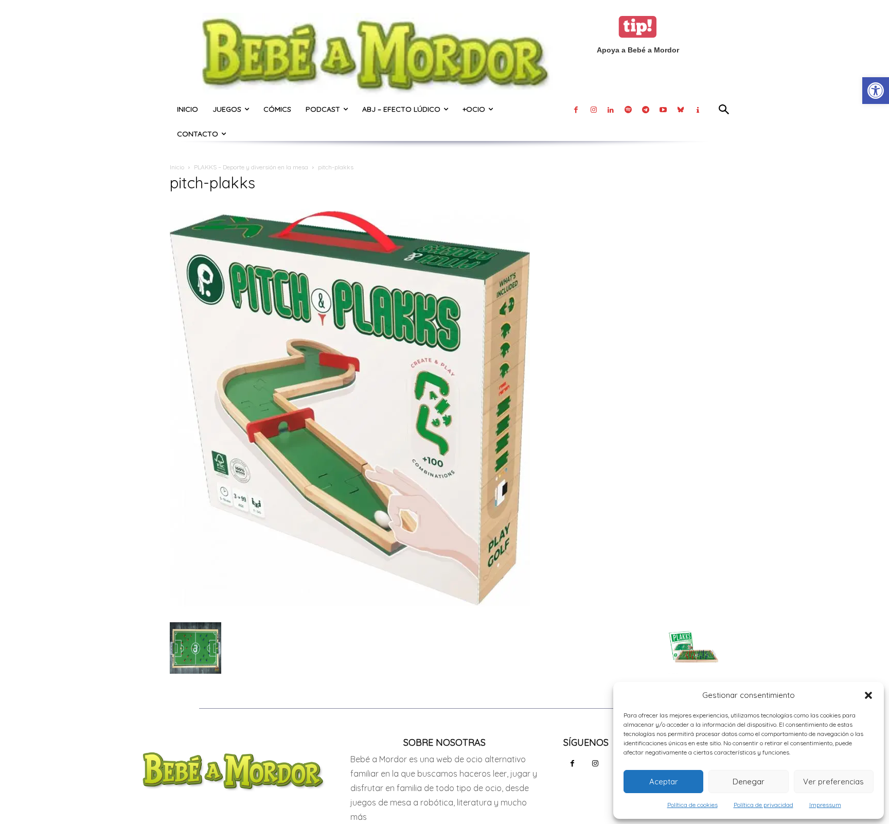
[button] (868, 695)
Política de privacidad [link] (763, 805)
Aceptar (663, 781)
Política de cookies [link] (692, 805)
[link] (875, 90)
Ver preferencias (833, 781)
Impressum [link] (825, 805)
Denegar (748, 781)
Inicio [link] (177, 167)
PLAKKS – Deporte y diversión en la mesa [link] (251, 167)
